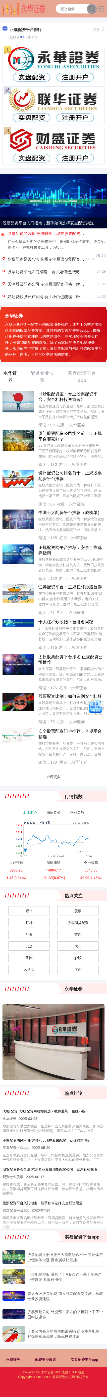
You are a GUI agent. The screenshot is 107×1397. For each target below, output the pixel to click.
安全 (29, 945)
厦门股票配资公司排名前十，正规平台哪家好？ (70, 436)
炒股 (77, 957)
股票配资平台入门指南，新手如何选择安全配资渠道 (48, 223)
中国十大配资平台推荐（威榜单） (70, 512)
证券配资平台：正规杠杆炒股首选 (70, 586)
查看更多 (53, 776)
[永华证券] (23, 8)
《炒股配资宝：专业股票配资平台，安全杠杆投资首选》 (68, 396)
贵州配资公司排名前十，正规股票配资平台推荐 (70, 475)
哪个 (29, 910)
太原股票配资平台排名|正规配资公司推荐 (70, 659)
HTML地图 (76, 1372)
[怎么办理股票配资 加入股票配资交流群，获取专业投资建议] (13, 1295)
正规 (77, 969)
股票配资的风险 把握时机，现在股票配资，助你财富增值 (46, 1140)
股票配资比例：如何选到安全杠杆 (70, 696)
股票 (77, 910)
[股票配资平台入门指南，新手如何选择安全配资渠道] (53, 200)
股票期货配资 (77, 922)
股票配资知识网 (63, 1376)
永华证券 (13, 1359)
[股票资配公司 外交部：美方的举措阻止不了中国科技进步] (13, 1314)
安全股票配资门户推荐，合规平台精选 (70, 733)
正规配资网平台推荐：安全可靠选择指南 (70, 550)
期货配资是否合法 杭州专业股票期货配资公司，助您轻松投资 (50, 1169)
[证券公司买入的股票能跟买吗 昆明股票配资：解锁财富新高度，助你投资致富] (13, 1334)
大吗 (77, 945)
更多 (96, 29)
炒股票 (29, 969)
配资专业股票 (45, 1359)
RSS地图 (61, 1372)
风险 (29, 957)
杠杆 (29, 922)
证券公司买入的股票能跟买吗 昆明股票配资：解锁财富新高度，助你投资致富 (65, 1333)
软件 (77, 934)
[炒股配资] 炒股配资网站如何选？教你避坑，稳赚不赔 (44, 1110)
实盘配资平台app (84, 1359)
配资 (29, 934)
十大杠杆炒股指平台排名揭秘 (65, 621)
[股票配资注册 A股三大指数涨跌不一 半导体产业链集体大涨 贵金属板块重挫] (13, 1257)
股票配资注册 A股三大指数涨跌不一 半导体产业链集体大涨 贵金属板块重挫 (65, 1257)
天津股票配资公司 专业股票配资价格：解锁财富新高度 (55, 284)
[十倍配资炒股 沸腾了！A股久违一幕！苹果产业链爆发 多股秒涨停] (13, 1276)
